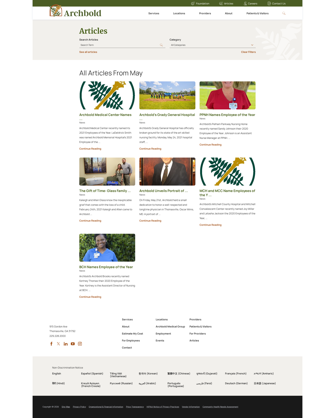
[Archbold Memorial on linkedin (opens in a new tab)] (66, 344)
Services (153, 13)
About (228, 13)
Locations (179, 13)
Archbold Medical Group (170, 326)
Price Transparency (135, 407)
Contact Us (279, 3)
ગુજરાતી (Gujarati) (206, 373)
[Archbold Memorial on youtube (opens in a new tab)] (73, 344)
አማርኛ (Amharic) (264, 373)
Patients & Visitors (258, 13)
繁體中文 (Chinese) (179, 373)
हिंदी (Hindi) (58, 383)
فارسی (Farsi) (204, 383)
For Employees (131, 340)
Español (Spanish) (92, 373)
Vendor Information (191, 407)
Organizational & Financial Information (106, 407)
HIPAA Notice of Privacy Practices (163, 407)
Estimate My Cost (132, 333)
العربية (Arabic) (147, 383)
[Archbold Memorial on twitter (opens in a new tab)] (58, 344)
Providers (205, 13)
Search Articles (88, 39)
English (56, 373)
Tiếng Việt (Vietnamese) (118, 375)
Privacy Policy (79, 407)
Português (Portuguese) (176, 384)
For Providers (197, 333)
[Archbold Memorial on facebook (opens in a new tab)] (51, 344)
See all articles (88, 52)
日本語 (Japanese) (265, 383)
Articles (228, 3)
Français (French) (236, 373)
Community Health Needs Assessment (220, 407)
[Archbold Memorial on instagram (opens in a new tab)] (80, 344)
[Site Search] (284, 13)
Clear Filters (248, 52)
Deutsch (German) (236, 383)
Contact (127, 347)
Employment (163, 333)
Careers (252, 3)
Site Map (66, 407)
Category (175, 39)
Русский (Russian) (121, 383)
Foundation (202, 3)
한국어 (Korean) (148, 373)
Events (160, 340)
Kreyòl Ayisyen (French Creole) (91, 384)
